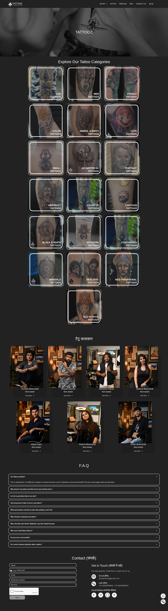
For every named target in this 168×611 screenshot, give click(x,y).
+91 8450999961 (121, 585)
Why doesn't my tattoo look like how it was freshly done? (31, 489)
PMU (131, 4)
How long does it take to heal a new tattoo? (26, 503)
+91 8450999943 (106, 585)
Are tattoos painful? (17, 477)
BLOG (151, 4)
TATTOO (113, 4)
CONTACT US (141, 4)
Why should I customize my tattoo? (23, 517)
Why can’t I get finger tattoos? (21, 530)
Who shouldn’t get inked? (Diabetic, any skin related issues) (32, 524)
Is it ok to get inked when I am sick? (23, 496)
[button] (103, 4)
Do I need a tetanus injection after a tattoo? (26, 544)
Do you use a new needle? (20, 537)
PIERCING (123, 4)
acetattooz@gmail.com (109, 578)
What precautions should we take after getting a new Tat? (31, 510)
